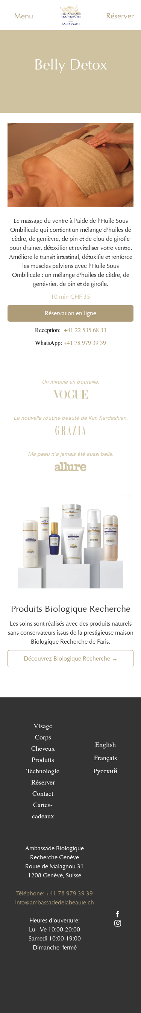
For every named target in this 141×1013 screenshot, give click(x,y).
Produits (43, 759)
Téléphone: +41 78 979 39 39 (54, 893)
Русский (105, 770)
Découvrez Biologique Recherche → (71, 658)
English (105, 744)
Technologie (42, 770)
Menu (23, 15)
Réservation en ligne (70, 313)
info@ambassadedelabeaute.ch (54, 902)
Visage (42, 725)
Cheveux (43, 748)
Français (105, 757)
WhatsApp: (70, 342)
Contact (42, 793)
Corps (43, 736)
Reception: (70, 330)
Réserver (120, 15)
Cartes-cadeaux (43, 810)
